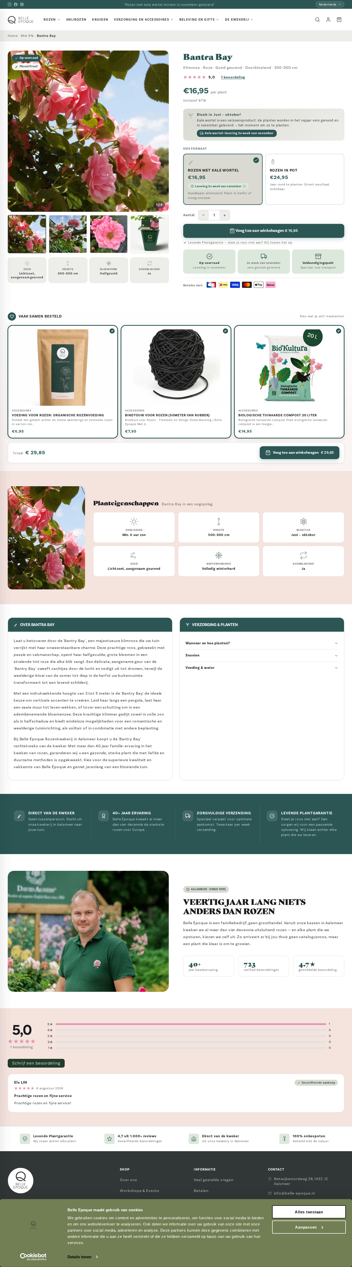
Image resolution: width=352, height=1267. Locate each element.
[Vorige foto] (16, 131)
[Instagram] (9, 4)
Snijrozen (76, 20)
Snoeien (193, 655)
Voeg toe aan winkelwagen (303, 452)
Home (13, 36)
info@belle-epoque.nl (294, 1193)
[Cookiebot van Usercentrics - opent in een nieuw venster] (33, 1257)
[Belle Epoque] (20, 19)
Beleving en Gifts (197, 20)
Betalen (201, 1190)
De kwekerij (237, 20)
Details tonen (79, 1257)
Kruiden (100, 20)
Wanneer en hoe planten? (208, 643)
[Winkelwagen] (339, 19)
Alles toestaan (309, 1212)
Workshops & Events (139, 1190)
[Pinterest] (22, 4)
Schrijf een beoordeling (36, 1063)
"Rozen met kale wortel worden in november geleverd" (169, 4)
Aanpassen (306, 1227)
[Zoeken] (317, 19)
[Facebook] (16, 4)
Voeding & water (200, 667)
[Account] (328, 19)
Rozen (50, 20)
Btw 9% (27, 36)
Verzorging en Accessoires (141, 20)
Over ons (128, 1179)
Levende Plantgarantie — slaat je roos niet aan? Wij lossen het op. (240, 242)
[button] (27, 234)
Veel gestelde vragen (213, 1179)
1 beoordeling (233, 77)
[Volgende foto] (161, 131)
